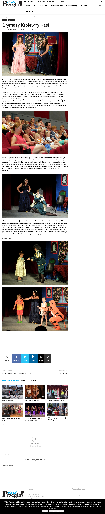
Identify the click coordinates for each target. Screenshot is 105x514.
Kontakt (29, 11)
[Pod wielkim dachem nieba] (57, 392)
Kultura (15, 17)
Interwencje (72, 6)
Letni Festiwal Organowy (32, 400)
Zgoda (45, 511)
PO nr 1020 (64, 373)
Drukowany (57, 6)
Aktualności (6, 397)
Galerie (44, 6)
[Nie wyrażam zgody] (102, 507)
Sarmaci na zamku (7, 400)
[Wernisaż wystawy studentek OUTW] (12, 410)
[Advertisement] (35, 341)
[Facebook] (97, 1)
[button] (100, 6)
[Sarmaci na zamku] (12, 392)
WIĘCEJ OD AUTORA (29, 381)
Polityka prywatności (56, 511)
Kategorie (31, 6)
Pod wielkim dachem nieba (55, 400)
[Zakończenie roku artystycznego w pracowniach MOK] (35, 410)
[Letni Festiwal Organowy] (35, 392)
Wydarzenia (22, 17)
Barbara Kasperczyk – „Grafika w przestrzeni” (17, 373)
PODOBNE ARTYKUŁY (10, 381)
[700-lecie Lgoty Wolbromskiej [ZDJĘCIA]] (57, 409)
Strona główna (6, 17)
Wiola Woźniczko (11, 29)
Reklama (84, 6)
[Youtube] (101, 1)
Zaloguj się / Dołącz (63, 1)
